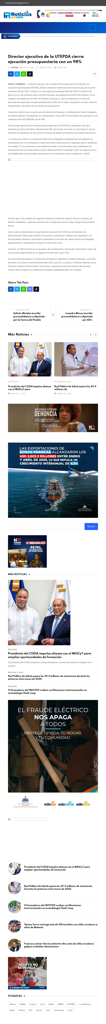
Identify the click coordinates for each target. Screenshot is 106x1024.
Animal (13, 1004)
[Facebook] (90, 3)
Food (42, 1004)
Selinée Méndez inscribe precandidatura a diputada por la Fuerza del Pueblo (29, 316)
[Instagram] (103, 3)
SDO (30, 1010)
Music (12, 1010)
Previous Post (23, 310)
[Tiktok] (30, 74)
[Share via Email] (94, 74)
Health (51, 1004)
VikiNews (14, 67)
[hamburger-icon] (92, 28)
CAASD (22, 1004)
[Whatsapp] (23, 74)
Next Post (85, 310)
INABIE (60, 1004)
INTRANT (71, 1004)
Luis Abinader (85, 1004)
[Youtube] (99, 3)
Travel (70, 1010)
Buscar (91, 526)
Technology (59, 1010)
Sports (39, 1010)
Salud (68, 382)
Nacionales (13, 382)
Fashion (32, 1004)
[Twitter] (95, 3)
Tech (48, 1010)
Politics (22, 1010)
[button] (90, 334)
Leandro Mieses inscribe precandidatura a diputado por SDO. (77, 316)
